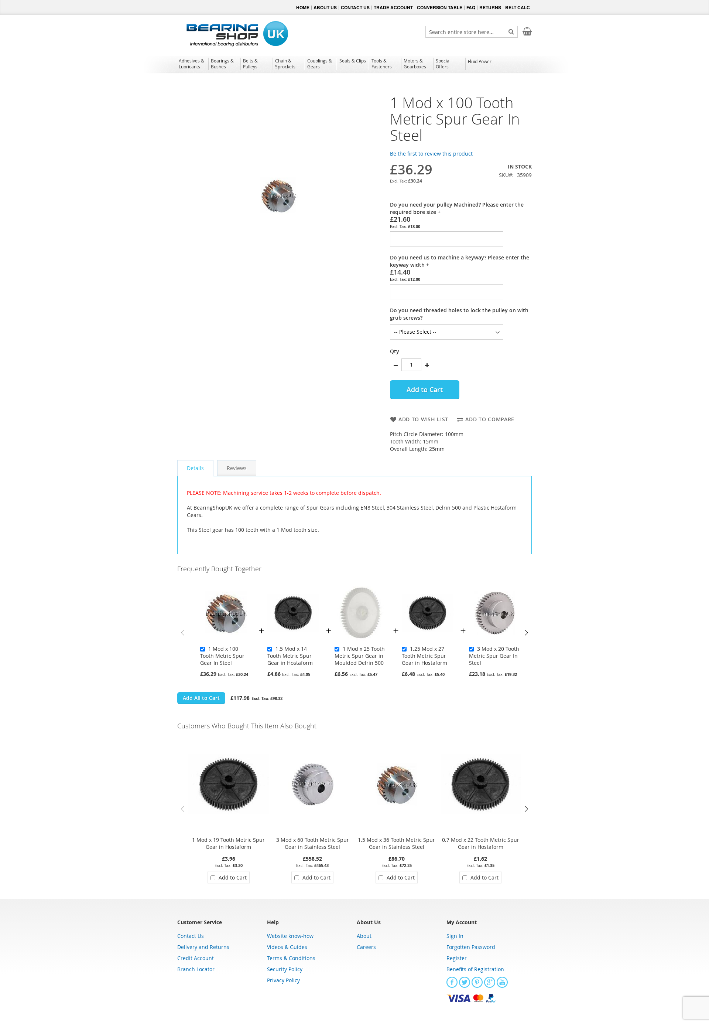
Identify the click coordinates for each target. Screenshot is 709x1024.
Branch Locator (196, 969)
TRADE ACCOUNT (393, 7)
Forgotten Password (470, 946)
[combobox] (471, 32)
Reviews (237, 468)
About (364, 935)
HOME (302, 7)
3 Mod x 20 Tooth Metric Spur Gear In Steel (494, 655)
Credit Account (195, 958)
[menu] (354, 65)
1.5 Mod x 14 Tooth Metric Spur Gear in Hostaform (290, 655)
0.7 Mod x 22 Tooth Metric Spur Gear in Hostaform (480, 843)
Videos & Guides (287, 946)
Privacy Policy (283, 980)
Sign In (454, 935)
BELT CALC (517, 7)
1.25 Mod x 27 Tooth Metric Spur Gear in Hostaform (424, 655)
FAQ (470, 7)
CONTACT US (355, 7)
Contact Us (190, 935)
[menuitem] (192, 63)
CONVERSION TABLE (439, 7)
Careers (366, 946)
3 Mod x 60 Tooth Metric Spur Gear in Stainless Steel (312, 843)
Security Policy (284, 969)
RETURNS (490, 7)
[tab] (195, 468)
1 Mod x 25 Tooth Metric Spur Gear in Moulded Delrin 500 (360, 655)
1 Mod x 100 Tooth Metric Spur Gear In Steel (222, 655)
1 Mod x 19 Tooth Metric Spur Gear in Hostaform (228, 843)
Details (195, 468)
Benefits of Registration (475, 969)
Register (456, 958)
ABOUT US (325, 7)
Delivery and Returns (203, 946)
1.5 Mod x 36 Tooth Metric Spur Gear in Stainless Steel (396, 843)
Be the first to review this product (431, 153)
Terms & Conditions (291, 958)
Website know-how (290, 935)
